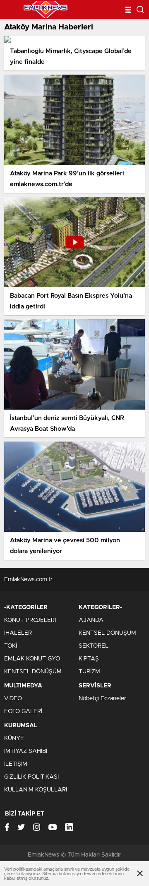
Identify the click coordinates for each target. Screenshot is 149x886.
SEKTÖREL (93, 646)
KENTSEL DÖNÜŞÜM (33, 672)
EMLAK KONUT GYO (32, 659)
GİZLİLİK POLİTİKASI (31, 777)
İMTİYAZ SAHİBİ (25, 751)
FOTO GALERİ (23, 711)
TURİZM (89, 672)
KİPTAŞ (89, 659)
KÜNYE (14, 738)
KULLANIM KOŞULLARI (35, 790)
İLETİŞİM (15, 764)
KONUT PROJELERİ (30, 620)
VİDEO (13, 699)
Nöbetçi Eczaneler (102, 699)
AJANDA (91, 620)
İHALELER (18, 633)
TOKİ (10, 646)
